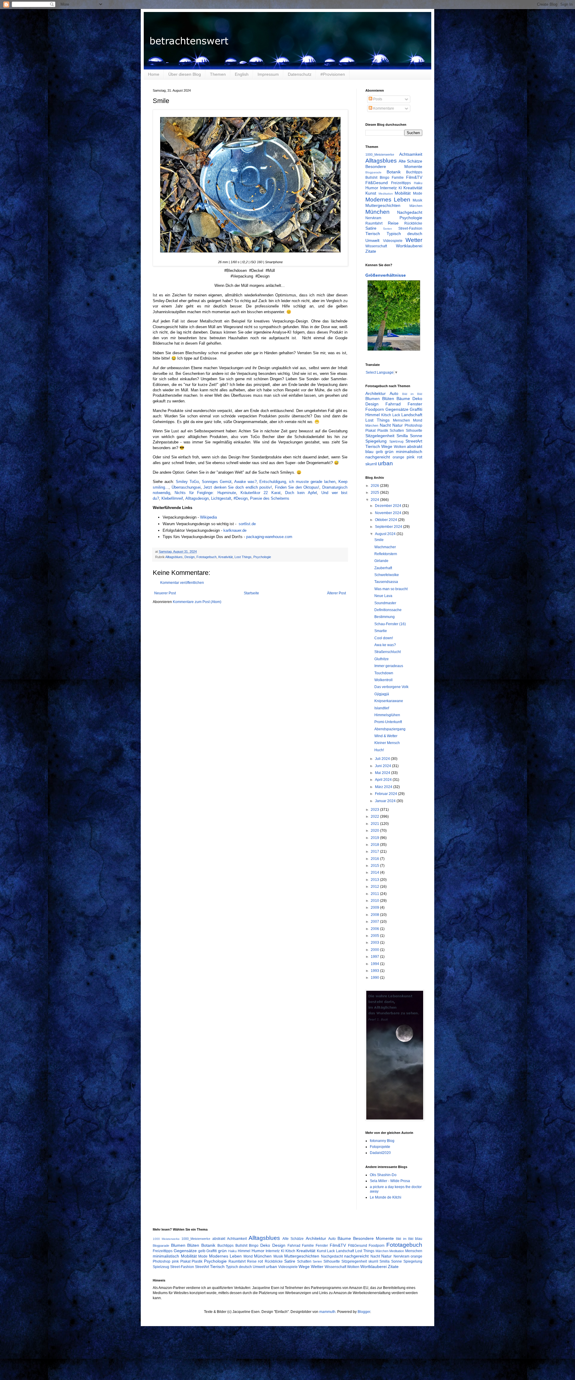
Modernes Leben (387, 199)
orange (398, 457)
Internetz (388, 187)
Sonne (416, 435)
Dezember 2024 (388, 506)
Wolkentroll (383, 680)
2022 (375, 816)
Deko (417, 398)
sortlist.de (247, 524)
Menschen (401, 420)
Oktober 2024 (386, 520)
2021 (375, 824)
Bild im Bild (412, 394)
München (377, 212)
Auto (394, 393)
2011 (375, 894)
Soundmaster (385, 603)
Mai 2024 (383, 773)
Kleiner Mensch (387, 743)
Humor (371, 187)
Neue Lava (383, 596)
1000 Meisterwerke (166, 1238)
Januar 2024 (386, 801)
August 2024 (386, 534)
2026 (375, 486)
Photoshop (413, 425)
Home (153, 74)
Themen (218, 74)
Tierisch (372, 233)
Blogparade (373, 172)
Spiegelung (376, 441)
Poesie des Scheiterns (269, 498)
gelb (379, 452)
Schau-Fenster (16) (390, 624)
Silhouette (414, 430)
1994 (375, 964)
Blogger (364, 1312)
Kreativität (225, 557)
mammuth (327, 1312)
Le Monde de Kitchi (385, 1197)
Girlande (381, 561)
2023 (375, 810)
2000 (375, 950)
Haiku (418, 183)
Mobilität (403, 193)
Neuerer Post (165, 593)
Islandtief (381, 708)
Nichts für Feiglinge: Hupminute (205, 492)
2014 (375, 872)
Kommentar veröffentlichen (182, 583)
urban (385, 463)
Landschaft (411, 414)
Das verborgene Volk (391, 687)
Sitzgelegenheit (379, 435)
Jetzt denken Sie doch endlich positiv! (237, 487)
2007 (375, 922)
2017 (375, 851)
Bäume (403, 398)
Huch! (379, 750)
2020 (375, 830)
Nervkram (373, 218)
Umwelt (372, 240)
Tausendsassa (386, 582)
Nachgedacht (409, 212)
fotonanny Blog (382, 1141)
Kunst (370, 193)
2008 (375, 915)
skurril (371, 463)
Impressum (268, 74)
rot (419, 457)
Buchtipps (414, 172)
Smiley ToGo (187, 481)
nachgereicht (377, 457)
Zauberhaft (383, 568)
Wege (386, 446)
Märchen (415, 205)
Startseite (251, 593)
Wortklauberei (409, 245)
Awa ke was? (385, 645)
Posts (377, 99)
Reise (393, 223)
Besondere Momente (393, 166)
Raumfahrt (373, 223)
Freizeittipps (401, 183)
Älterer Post (336, 593)
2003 (375, 942)
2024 (375, 500)
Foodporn (374, 409)
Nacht (385, 425)
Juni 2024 (383, 766)
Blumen (372, 398)
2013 (375, 880)
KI (400, 188)
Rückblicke (413, 223)
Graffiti (416, 409)
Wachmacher (385, 547)
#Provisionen (332, 74)
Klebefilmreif (172, 498)
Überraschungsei (186, 487)
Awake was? (245, 481)
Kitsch (386, 415)
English (242, 74)
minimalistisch (409, 451)
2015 (375, 866)
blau (369, 451)
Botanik (394, 171)
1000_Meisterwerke (379, 154)
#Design (241, 498)
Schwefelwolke (386, 575)
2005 (375, 936)
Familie (398, 177)
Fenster (415, 404)
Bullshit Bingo (377, 177)
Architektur (375, 393)
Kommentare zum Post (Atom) (197, 602)
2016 (375, 859)
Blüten (388, 398)
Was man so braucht (391, 589)
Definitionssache (388, 610)
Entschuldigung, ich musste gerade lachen (297, 481)
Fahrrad (393, 404)
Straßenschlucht (387, 652)
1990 (375, 977)
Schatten (397, 430)
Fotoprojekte (380, 1147)
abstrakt (414, 446)
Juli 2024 (383, 759)
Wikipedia (208, 517)
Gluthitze (381, 659)
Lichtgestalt (221, 498)
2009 (375, 907)
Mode (417, 193)
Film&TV (414, 177)
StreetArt (413, 441)
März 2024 (384, 787)
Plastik (382, 430)
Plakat (370, 430)
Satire (370, 228)
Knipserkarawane (388, 701)
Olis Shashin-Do (383, 1175)
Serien (387, 228)
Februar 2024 (386, 794)
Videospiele (392, 241)
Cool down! (383, 638)
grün (389, 451)
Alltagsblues (174, 557)
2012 (375, 886)
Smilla (402, 435)
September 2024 (389, 527)
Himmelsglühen (387, 715)
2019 (375, 838)
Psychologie (262, 557)
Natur (397, 425)
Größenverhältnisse (385, 275)
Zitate (370, 251)
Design (189, 557)
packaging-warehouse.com (269, 536)
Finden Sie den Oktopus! (297, 487)
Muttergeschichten (382, 205)
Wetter (413, 240)
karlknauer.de (234, 530)
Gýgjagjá (381, 694)
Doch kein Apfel (301, 492)
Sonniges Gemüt (216, 481)
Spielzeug (396, 441)
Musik (417, 200)
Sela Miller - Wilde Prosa (390, 1181)
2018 (375, 845)
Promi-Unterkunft (388, 722)
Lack (396, 415)
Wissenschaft (376, 246)
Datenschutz (299, 74)
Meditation (386, 193)
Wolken (400, 447)
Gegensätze (396, 409)
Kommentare (383, 108)
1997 (375, 957)
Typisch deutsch (405, 233)
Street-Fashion (410, 228)
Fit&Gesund (376, 182)
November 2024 (388, 513)
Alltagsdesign (197, 498)
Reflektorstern (385, 554)
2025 (375, 492)
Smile (379, 540)
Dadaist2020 (380, 1153)
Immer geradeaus (388, 666)
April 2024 (384, 780)
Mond (417, 420)
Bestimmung (384, 617)
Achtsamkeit (410, 154)
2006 (375, 929)
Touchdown (383, 673)
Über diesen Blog (184, 74)
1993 (375, 971)
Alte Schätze (411, 161)
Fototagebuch (206, 557)
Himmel (372, 414)
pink (410, 457)
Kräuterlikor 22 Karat (260, 492)
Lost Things (243, 557)
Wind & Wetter (385, 736)
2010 (375, 901)
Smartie (380, 631)
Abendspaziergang (389, 729)
